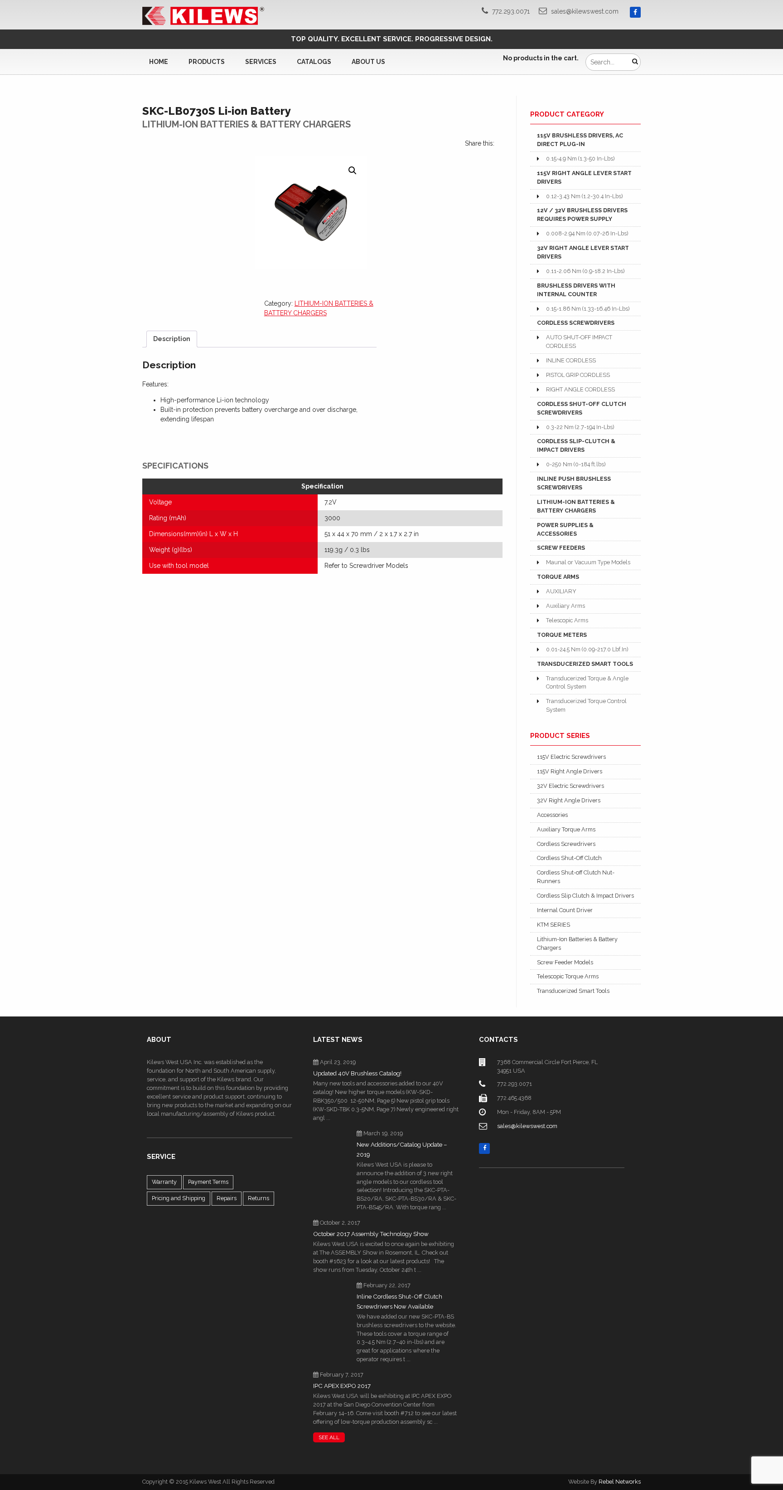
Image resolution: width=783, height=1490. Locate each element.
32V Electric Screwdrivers (570, 785)
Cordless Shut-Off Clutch (569, 858)
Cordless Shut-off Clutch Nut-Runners (575, 876)
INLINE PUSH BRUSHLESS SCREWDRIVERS (574, 483)
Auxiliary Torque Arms (566, 829)
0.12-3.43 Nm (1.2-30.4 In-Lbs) (584, 196)
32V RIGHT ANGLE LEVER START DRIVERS (583, 252)
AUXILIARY (561, 591)
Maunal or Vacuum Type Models (588, 562)
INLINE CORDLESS (571, 360)
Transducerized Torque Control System (586, 705)
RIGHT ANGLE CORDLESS (580, 389)
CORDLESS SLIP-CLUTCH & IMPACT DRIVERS (576, 445)
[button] (352, 170)
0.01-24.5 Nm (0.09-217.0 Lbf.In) (587, 649)
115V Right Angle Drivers (569, 771)
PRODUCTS (206, 61)
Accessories (552, 814)
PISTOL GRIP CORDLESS (578, 374)
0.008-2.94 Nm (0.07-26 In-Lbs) (587, 233)
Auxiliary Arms (565, 605)
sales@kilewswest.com (585, 11)
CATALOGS (314, 61)
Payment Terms (208, 1181)
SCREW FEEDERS (561, 547)
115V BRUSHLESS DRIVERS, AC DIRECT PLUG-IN (580, 139)
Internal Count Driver (565, 910)
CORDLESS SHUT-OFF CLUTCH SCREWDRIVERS (581, 408)
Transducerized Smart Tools (573, 990)
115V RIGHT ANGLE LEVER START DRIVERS (584, 177)
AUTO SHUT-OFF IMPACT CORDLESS (579, 341)
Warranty (164, 1181)
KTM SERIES (553, 924)
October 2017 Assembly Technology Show (371, 1234)
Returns (258, 1198)
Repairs (227, 1198)
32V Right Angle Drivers (568, 800)
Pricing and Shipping (178, 1198)
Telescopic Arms (567, 620)
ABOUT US (368, 61)
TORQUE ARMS (558, 576)
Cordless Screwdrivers (566, 843)
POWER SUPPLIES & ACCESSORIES (565, 529)
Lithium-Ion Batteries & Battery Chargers (577, 943)
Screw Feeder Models (565, 962)
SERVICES (260, 61)
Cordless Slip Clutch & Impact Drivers (585, 895)
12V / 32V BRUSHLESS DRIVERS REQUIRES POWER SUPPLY (582, 214)
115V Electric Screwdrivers (571, 756)
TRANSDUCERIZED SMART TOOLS (585, 663)
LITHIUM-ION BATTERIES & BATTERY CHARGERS (576, 506)
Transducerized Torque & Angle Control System (587, 682)
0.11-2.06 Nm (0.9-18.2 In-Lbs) (585, 271)
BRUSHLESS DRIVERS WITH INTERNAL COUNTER (576, 290)
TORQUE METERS (562, 634)
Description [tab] (171, 338)
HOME (158, 61)
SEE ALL (329, 1437)
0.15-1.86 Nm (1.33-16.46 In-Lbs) (587, 308)
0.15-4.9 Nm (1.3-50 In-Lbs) (580, 158)
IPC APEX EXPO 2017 (342, 1386)
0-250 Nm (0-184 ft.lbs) (575, 464)
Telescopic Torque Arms (568, 976)
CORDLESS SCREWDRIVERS (575, 322)
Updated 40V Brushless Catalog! (357, 1073)
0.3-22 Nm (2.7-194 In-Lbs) (580, 427)
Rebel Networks (620, 1481)
